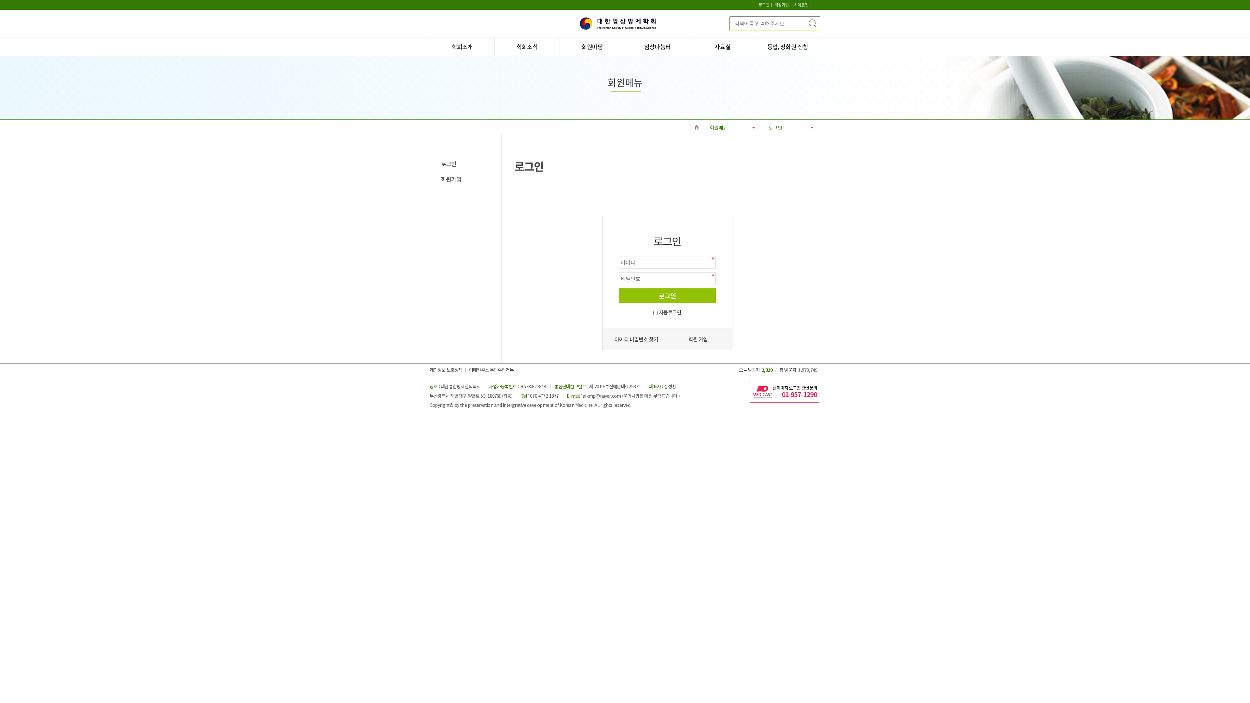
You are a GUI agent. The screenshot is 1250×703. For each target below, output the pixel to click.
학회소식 (527, 46)
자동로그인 (670, 312)
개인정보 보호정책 (446, 369)
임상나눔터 (657, 46)
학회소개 (462, 46)
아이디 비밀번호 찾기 (636, 339)
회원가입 (781, 5)
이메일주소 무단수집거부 (491, 369)
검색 (812, 23)
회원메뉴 (719, 127)
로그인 (763, 5)
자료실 (722, 46)
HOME (696, 126)
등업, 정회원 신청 (787, 46)
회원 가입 (698, 339)
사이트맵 (801, 5)
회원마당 (592, 46)
